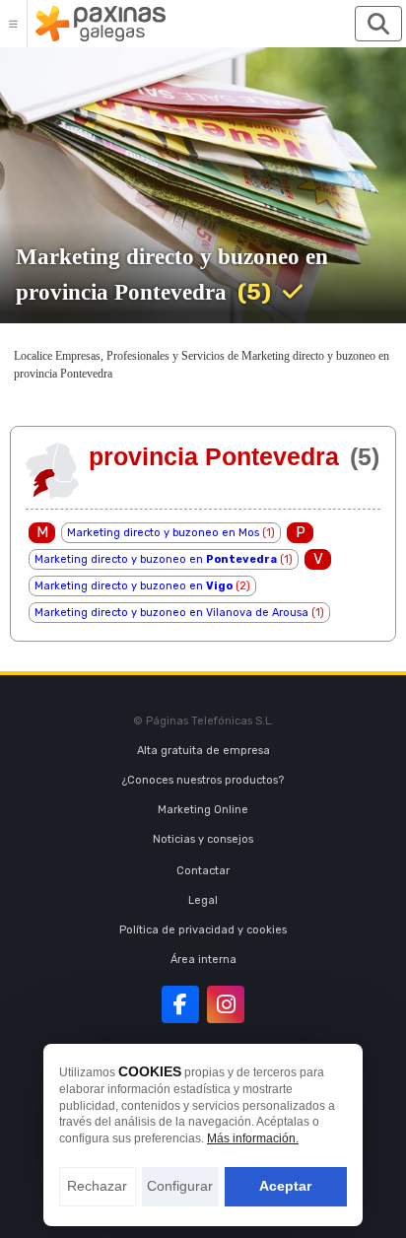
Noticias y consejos (203, 839)
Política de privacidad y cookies (203, 930)
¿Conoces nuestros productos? (203, 780)
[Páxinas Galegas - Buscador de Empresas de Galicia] (100, 23)
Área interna (203, 959)
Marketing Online (203, 809)
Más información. (253, 1138)
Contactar (203, 870)
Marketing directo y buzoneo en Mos (163, 532)
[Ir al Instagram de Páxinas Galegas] (225, 1004)
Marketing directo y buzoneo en (155, 559)
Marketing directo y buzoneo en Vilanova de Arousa (171, 612)
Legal (203, 900)
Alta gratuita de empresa (203, 750)
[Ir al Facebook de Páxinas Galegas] (180, 1004)
